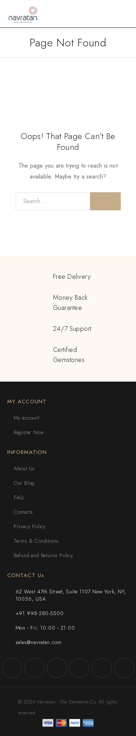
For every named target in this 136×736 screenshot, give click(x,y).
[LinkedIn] (124, 668)
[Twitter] (57, 668)
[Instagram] (34, 668)
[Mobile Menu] (122, 14)
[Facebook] (12, 668)
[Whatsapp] (102, 668)
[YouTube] (79, 668)
